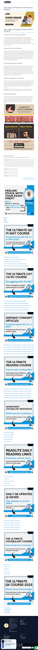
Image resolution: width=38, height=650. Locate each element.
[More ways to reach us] (33, 647)
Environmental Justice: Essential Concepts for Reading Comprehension (16, 309)
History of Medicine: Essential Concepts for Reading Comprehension (16, 307)
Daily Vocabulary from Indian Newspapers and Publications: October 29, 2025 (17, 397)
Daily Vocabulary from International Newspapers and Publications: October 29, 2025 (19, 353)
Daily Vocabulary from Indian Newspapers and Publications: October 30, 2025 (17, 391)
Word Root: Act (6, 571)
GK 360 (5, 220)
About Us (22, 620)
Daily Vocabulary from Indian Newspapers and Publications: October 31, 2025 (17, 388)
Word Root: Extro (7, 564)
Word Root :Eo (6, 568)
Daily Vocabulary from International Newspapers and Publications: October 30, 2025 (19, 347)
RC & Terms (22, 622)
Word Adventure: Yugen (8, 441)
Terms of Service (7, 636)
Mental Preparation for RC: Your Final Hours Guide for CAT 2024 (15, 263)
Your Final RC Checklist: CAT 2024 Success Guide (12, 261)
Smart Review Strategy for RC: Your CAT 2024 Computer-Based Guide (16, 265)
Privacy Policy (6, 637)
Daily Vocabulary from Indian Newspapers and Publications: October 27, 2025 (17, 395)
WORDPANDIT (6, 222)
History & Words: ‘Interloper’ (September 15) (12, 529)
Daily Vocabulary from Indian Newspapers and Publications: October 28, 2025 (17, 393)
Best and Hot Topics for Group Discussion (11, 257)
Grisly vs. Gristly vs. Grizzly (8, 485)
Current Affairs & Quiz (8, 609)
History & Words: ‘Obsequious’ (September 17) (12, 520)
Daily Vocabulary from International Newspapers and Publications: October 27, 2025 (19, 351)
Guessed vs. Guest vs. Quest (9, 481)
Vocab (21, 621)
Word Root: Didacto (7, 573)
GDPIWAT (5, 217)
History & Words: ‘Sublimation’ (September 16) (12, 527)
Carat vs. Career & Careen (8, 476)
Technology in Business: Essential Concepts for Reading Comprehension (17, 305)
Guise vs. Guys (6, 478)
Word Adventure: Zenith (8, 439)
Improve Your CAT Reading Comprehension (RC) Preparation (14, 259)
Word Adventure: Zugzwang (9, 432)
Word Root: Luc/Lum (7, 566)
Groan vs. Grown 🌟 (7, 483)
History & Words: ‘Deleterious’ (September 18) (12, 522)
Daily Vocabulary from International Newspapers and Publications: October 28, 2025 (19, 349)
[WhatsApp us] (35, 647)
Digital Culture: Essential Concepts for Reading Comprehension (15, 301)
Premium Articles (7, 612)
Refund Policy (6, 638)
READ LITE (5, 219)
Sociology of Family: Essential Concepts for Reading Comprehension (16, 303)
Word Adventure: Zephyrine (9, 437)
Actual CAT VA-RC (23, 624)
